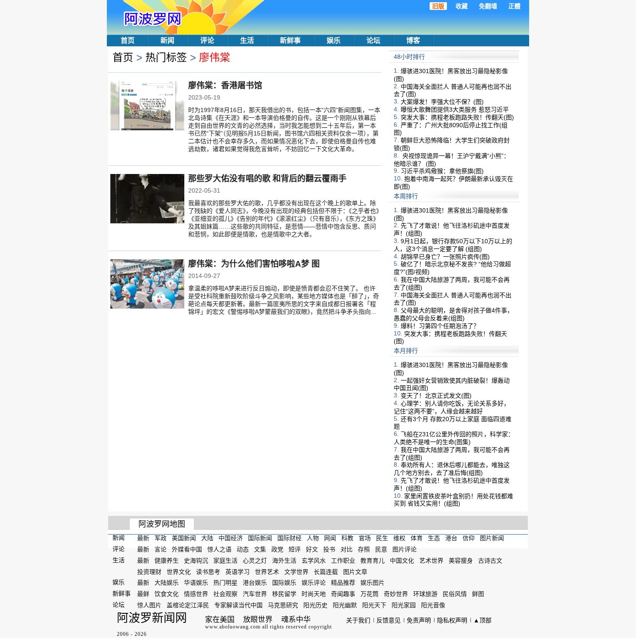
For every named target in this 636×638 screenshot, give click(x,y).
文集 (260, 549)
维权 (399, 538)
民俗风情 (455, 593)
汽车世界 (255, 593)
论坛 (373, 40)
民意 (381, 549)
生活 (247, 40)
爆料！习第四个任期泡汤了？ (440, 325)
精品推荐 (343, 582)
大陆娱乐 (166, 582)
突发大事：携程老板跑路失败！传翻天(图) (457, 117)
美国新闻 (184, 538)
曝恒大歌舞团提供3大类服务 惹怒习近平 (455, 109)
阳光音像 (433, 605)
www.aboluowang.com (232, 627)
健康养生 (166, 560)
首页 (128, 40)
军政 (160, 538)
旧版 (438, 6)
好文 (312, 549)
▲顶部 (482, 620)
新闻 (167, 40)
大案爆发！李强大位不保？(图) (442, 101)
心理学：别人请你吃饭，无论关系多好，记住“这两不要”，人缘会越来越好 (452, 407)
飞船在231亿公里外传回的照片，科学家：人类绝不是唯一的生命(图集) (454, 438)
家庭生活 (225, 560)
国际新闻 (260, 538)
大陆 (207, 538)
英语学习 (237, 571)
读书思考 (208, 571)
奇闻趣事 (343, 593)
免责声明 (419, 620)
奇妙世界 (396, 593)
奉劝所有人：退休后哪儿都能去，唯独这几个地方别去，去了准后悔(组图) (452, 468)
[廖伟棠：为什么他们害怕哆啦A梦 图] (147, 284)
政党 (277, 549)
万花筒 (369, 593)
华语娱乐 (196, 582)
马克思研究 (283, 605)
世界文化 (179, 571)
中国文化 (402, 560)
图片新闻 (492, 538)
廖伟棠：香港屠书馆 (225, 85)
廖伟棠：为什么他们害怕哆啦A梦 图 (254, 263)
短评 (295, 549)
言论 (160, 549)
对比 (346, 549)
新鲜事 (290, 40)
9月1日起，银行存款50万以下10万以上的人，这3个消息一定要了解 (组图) (453, 245)
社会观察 (225, 593)
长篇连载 (326, 571)
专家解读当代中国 (238, 605)
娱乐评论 (314, 582)
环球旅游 (425, 593)
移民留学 (284, 593)
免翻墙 (488, 6)
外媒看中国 (187, 549)
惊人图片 (149, 605)
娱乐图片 (372, 582)
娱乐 (333, 40)
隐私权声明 (452, 620)
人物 (313, 538)
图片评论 (404, 549)
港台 (451, 538)
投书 (329, 549)
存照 (364, 549)
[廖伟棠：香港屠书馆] (147, 106)
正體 (514, 6)
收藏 (462, 6)
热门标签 (166, 57)
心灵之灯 (255, 560)
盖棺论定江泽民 (188, 605)
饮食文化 (166, 593)
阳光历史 (315, 605)
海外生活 (284, 560)
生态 (434, 538)
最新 (143, 538)
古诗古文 (490, 560)
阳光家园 (404, 605)
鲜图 (478, 593)
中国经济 (230, 538)
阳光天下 (374, 605)
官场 (365, 538)
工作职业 (343, 560)
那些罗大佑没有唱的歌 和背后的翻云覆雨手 (267, 178)
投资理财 (149, 571)
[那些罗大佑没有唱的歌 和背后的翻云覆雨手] (147, 199)
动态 (243, 549)
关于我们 (358, 620)
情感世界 (196, 593)
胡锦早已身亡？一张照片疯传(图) (445, 256)
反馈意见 (388, 620)
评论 (207, 40)
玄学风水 (314, 560)
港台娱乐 (255, 582)
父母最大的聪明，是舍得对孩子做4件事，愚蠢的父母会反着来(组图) (453, 314)
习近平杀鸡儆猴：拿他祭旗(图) (442, 171)
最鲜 (143, 593)
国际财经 (289, 538)
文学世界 (296, 571)
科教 (347, 538)
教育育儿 (372, 560)
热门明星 (225, 582)
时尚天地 (314, 593)
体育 (417, 538)
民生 (382, 538)
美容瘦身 (461, 560)
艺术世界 (431, 560)
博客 (413, 40)
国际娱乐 (284, 582)
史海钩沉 (196, 560)
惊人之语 (219, 549)
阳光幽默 (345, 605)
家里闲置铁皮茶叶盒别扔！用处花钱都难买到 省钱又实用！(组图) (453, 499)
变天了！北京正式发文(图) (436, 395)
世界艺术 (267, 571)
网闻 (330, 538)
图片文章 (355, 571)
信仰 (469, 538)
